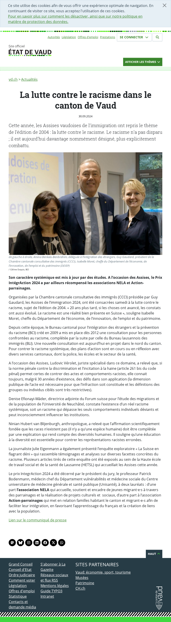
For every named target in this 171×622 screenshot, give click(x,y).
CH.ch (80, 588)
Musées (81, 577)
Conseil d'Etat (20, 569)
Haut (152, 554)
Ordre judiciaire (22, 574)
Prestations (107, 37)
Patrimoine (84, 583)
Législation (69, 37)
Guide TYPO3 (51, 591)
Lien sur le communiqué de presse (38, 520)
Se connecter (132, 37)
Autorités (54, 37)
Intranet (47, 596)
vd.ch (13, 79)
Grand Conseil (21, 564)
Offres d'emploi (88, 37)
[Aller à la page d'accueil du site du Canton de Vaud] (39, 50)
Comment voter (22, 580)
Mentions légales (55, 585)
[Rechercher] (157, 37)
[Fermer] (164, 5)
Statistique (18, 596)
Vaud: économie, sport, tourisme (103, 572)
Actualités (29, 79)
